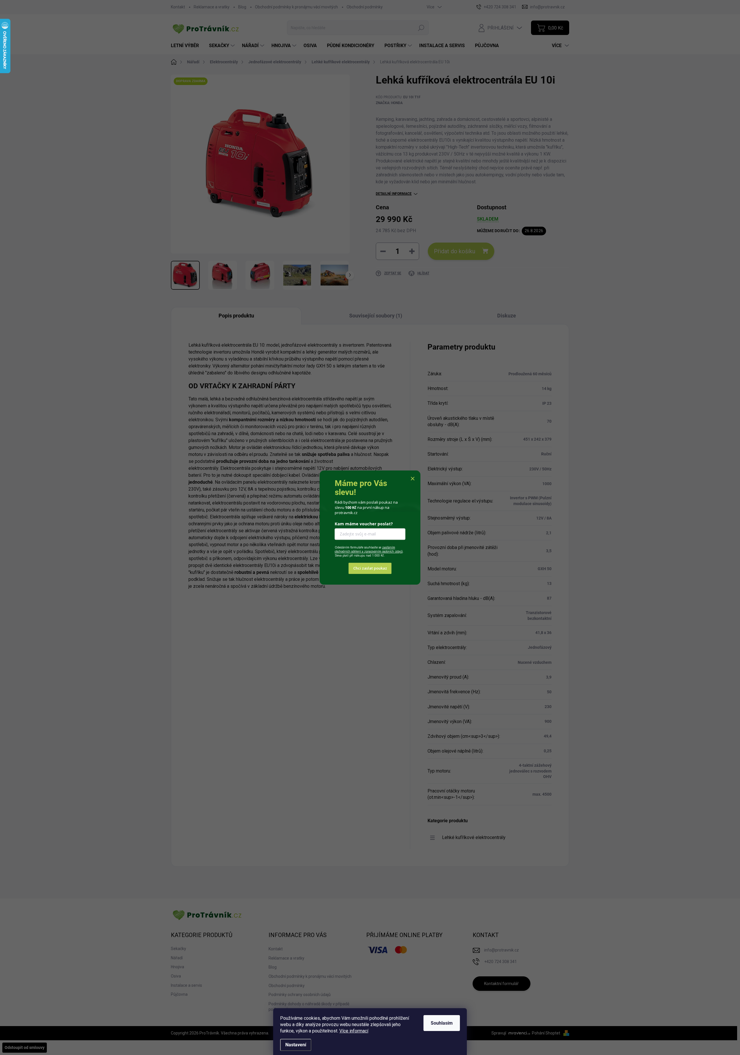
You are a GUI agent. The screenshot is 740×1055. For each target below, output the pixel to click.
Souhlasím (442, 1023)
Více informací (353, 1031)
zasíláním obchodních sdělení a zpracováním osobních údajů (369, 550)
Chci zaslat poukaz (370, 568)
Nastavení (295, 1044)
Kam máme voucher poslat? (364, 524)
